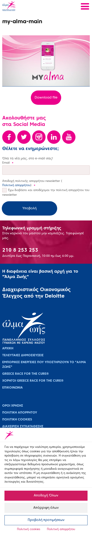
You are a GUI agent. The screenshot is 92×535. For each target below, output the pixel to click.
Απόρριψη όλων (46, 507)
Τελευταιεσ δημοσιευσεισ (23, 355)
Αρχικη (7, 348)
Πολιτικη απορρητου (19, 412)
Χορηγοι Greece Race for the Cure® (32, 380)
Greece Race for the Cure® (25, 373)
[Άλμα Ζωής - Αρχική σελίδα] (23, 6)
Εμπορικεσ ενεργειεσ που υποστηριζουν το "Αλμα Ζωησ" (44, 364)
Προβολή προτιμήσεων (46, 520)
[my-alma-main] (46, 60)
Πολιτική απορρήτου (61, 529)
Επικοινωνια (12, 387)
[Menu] (85, 7)
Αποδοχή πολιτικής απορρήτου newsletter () (32, 183)
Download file (46, 97)
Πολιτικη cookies (17, 419)
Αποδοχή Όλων (46, 495)
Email (7, 163)
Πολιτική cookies (28, 529)
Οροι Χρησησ (12, 405)
